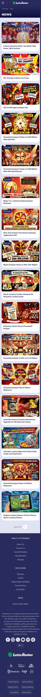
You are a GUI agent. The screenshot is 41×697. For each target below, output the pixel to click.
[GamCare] (13, 671)
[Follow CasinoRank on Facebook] (8, 640)
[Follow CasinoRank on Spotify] (28, 640)
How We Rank (20, 556)
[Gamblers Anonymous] (31, 665)
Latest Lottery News (20, 604)
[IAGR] (24, 671)
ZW (19, 645)
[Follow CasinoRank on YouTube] (23, 640)
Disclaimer (20, 589)
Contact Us (20, 548)
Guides (20, 578)
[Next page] (25, 527)
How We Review (20, 552)
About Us (20, 544)
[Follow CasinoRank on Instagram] (13, 640)
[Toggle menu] (3, 3)
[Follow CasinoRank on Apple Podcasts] (33, 640)
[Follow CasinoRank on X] (18, 640)
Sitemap (20, 559)
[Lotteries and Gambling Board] (11, 665)
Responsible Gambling (20, 582)
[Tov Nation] (21, 665)
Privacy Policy (20, 585)
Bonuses (20, 574)
